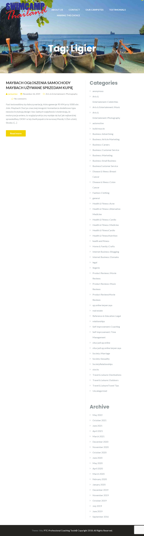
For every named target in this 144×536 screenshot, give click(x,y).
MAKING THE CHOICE (68, 15)
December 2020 (100, 441)
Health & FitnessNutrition (105, 235)
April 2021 (98, 431)
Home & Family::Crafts (104, 246)
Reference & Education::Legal (107, 316)
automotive (98, 123)
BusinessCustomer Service (105, 166)
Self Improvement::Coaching (106, 326)
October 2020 (99, 452)
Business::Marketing (102, 155)
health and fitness (101, 241)
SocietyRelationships (103, 364)
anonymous (98, 91)
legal (95, 262)
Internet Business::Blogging (106, 251)
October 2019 (99, 500)
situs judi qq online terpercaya (107, 348)
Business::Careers (101, 144)
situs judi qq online (101, 342)
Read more (16, 133)
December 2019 (100, 490)
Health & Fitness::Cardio (104, 219)
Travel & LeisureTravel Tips (106, 385)
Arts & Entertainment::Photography (61, 94)
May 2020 (98, 463)
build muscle (99, 128)
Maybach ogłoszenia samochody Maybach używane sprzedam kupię (39, 85)
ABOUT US (57, 9)
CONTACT (74, 9)
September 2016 (101, 516)
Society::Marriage (101, 353)
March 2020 (98, 473)
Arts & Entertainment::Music (106, 107)
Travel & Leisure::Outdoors (106, 380)
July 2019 (97, 506)
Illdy (41, 530)
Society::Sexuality (101, 358)
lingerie (96, 267)
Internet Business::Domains (106, 257)
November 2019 (101, 495)
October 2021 (99, 420)
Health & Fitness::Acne (103, 203)
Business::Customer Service (106, 150)
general (96, 198)
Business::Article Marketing (106, 139)
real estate (98, 310)
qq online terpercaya (102, 305)
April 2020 (98, 468)
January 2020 (99, 484)
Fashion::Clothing (101, 192)
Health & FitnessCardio (104, 230)
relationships (99, 321)
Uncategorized (100, 390)
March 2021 (98, 436)
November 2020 (101, 447)
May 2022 (98, 415)
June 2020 (97, 457)
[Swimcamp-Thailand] (26, 11)
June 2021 (97, 425)
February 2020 (100, 479)
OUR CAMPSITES (95, 9)
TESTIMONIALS (117, 9)
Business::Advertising (103, 134)
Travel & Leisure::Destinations (107, 374)
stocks (96, 369)
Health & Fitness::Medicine (106, 225)
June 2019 (97, 511)
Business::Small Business (104, 160)
